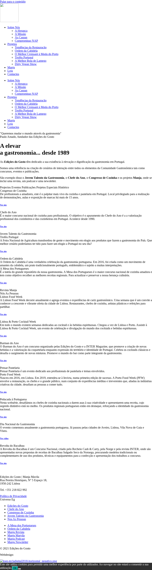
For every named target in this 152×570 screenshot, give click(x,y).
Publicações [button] (29, 187)
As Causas (21, 37)
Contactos (13, 74)
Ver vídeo (4, 438)
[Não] (19, 568)
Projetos (12, 44)
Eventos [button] (16, 187)
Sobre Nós (13, 27)
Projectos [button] (5, 187)
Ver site (3, 205)
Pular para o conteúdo (13, 1)
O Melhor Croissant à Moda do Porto (36, 54)
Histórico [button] (63, 187)
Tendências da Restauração (31, 47)
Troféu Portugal (24, 57)
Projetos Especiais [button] (47, 187)
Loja (10, 70)
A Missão (20, 34)
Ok (14, 568)
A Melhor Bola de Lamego (30, 60)
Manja (11, 67)
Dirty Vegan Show (26, 64)
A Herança (21, 30)
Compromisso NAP (26, 40)
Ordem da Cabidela (26, 50)
